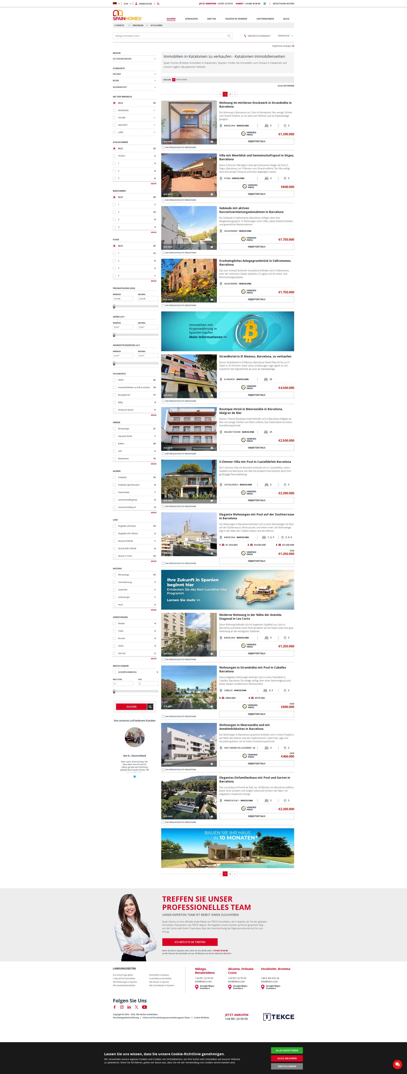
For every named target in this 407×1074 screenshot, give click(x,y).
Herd (136, 604)
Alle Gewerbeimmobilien (124, 985)
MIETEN (211, 18)
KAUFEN (171, 18)
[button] (214, 123)
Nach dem (117, 679)
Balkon (136, 443)
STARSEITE (119, 25)
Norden (136, 638)
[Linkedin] (129, 1007)
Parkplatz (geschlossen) (136, 484)
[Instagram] (122, 1007)
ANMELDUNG (145, 3)
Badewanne (136, 458)
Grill (136, 451)
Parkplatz (136, 477)
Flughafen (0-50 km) (136, 526)
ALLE (136, 103)
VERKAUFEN (191, 18)
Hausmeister (136, 492)
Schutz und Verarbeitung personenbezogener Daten (166, 1017)
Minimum (117, 294)
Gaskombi (136, 589)
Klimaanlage (136, 428)
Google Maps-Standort (207, 987)
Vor (140, 679)
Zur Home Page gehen (123, 975)
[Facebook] (114, 1007)
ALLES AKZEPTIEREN (287, 1050)
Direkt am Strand (136, 409)
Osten (136, 631)
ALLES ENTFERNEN (286, 86)
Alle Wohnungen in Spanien (125, 982)
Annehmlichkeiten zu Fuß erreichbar (136, 387)
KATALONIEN (156, 25)
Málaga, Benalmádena (205, 971)
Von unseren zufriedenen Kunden (134, 720)
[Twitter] (136, 1007)
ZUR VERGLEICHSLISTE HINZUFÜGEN (180, 147)
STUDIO (136, 156)
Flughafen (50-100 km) (136, 533)
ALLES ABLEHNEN (287, 1058)
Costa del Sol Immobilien (124, 978)
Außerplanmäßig (138, 672)
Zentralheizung (136, 582)
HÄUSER (121, 117)
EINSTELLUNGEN (287, 1066)
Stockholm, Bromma (275, 969)
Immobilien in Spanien (159, 975)
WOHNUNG (123, 110)
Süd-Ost (136, 653)
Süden (136, 645)
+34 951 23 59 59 (216, 3)
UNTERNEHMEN (265, 18)
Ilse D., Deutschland (134, 755)
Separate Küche (136, 436)
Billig (136, 402)
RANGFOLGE (283, 35)
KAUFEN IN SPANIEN (236, 18)
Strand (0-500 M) (136, 541)
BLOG (286, 18)
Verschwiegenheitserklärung (126, 1017)
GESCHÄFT (123, 125)
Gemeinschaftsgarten (136, 499)
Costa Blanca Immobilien (160, 978)
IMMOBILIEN (138, 25)
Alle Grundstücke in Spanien (161, 985)
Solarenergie (136, 597)
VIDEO (136, 380)
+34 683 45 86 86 (248, 3)
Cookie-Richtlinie (201, 1017)
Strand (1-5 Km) (136, 556)
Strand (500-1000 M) (136, 548)
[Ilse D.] (134, 746)
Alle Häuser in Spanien (159, 982)
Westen (136, 623)
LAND (120, 132)
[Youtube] (144, 1007)
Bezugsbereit (136, 395)
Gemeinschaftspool (136, 507)
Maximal (142, 294)
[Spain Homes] (127, 15)
